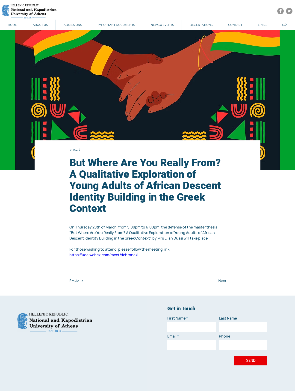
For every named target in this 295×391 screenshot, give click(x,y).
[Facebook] (280, 11)
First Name (176, 318)
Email (172, 336)
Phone (224, 336)
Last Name (228, 318)
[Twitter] (289, 11)
